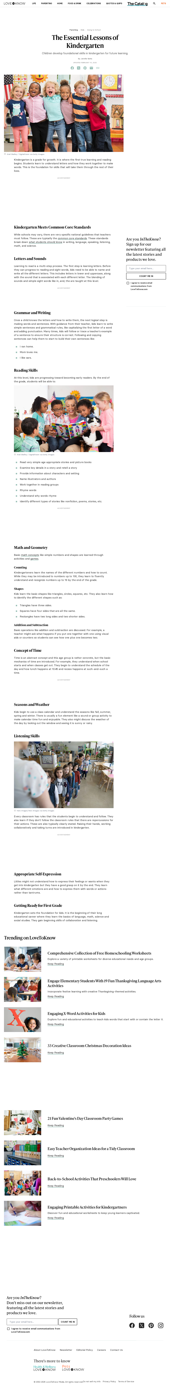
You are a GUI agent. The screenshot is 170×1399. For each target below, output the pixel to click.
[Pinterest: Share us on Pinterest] (85, 68)
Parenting (73, 30)
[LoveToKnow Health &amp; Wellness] (45, 1367)
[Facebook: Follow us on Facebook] (132, 1325)
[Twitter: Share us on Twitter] (78, 68)
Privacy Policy (109, 1381)
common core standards (72, 238)
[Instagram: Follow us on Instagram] (160, 1325)
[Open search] (154, 3)
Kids (82, 30)
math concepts (30, 555)
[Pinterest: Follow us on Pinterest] (151, 1325)
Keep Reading (56, 963)
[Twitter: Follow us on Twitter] (141, 1325)
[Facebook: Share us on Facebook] (72, 68)
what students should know (45, 242)
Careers (101, 1349)
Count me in (146, 276)
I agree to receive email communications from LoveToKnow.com (141, 286)
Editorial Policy (84, 1349)
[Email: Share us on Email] (91, 68)
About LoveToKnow (45, 1349)
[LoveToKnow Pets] (73, 1367)
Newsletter (66, 1349)
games (34, 558)
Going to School (94, 30)
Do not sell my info (92, 1381)
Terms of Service (126, 1381)
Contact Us (116, 1349)
